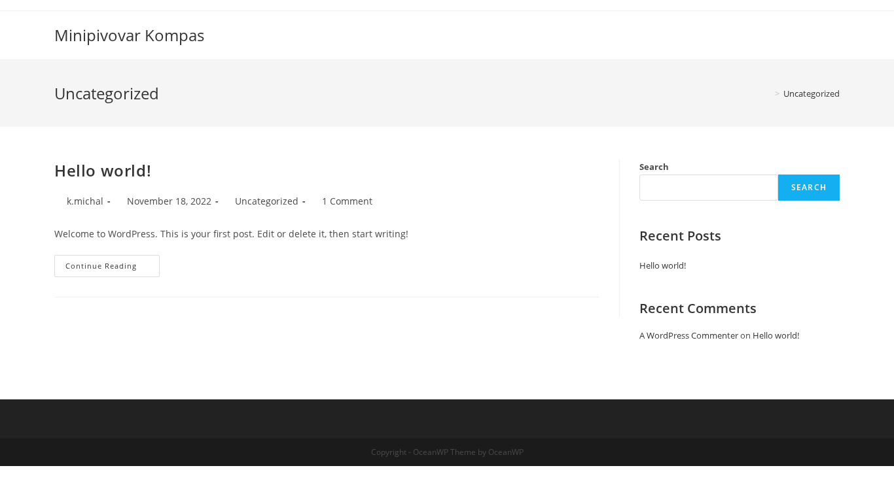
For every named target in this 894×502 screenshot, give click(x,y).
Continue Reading (112, 268)
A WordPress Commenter (688, 335)
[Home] (767, 93)
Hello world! (102, 170)
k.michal (85, 201)
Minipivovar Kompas (129, 35)
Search (654, 167)
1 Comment (347, 201)
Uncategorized (266, 201)
